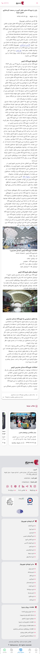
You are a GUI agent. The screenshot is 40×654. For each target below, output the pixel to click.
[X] (31, 486)
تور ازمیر (19, 50)
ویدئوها (32, 490)
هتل (11, 652)
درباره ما (11, 490)
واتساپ (4, 652)
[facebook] (19, 486)
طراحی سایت (27, 642)
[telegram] (27, 486)
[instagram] (35, 486)
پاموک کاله (26, 177)
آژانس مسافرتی (25, 45)
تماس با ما (21, 490)
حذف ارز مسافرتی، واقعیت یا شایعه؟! (14, 397)
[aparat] (15, 486)
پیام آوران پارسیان (14, 642)
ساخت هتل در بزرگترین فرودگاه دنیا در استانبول (23, 395)
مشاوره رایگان (20, 652)
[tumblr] (11, 486)
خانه (36, 652)
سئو (21, 642)
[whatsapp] (8, 486)
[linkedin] (23, 486)
